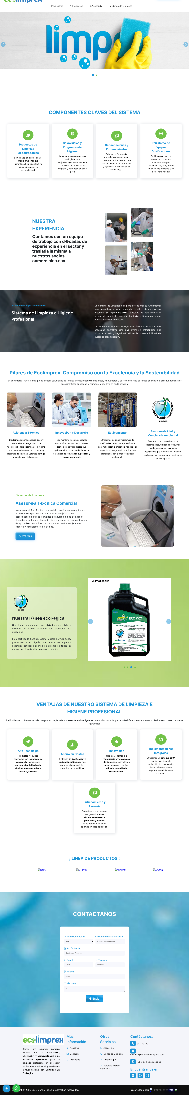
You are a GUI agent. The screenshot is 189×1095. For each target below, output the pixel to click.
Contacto (74, 1054)
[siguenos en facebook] (133, 1075)
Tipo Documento (75, 936)
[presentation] (3, 44)
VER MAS (27, 536)
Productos (77, 6)
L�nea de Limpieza (122, 6)
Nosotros (58, 6)
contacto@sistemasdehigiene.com (147, 1054)
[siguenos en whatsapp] (141, 1075)
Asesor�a (97, 6)
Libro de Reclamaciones (149, 1062)
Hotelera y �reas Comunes (110, 1067)
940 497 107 (143, 1043)
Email (69, 960)
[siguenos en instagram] (148, 1075)
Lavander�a (109, 1059)
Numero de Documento (110, 936)
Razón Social (73, 948)
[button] (92, 75)
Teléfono (103, 960)
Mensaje (71, 983)
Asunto (70, 971)
